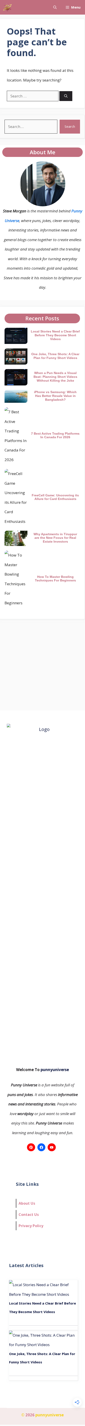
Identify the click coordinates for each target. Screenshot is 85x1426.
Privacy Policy (31, 1225)
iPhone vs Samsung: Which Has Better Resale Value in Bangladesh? (55, 395)
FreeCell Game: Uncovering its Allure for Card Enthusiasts (55, 497)
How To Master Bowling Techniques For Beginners (55, 578)
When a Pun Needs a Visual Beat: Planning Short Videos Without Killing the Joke (55, 376)
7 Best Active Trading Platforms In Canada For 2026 (55, 435)
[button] (55, 7)
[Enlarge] (59, 167)
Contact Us (29, 1214)
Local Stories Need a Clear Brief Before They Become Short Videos (55, 335)
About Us (27, 1203)
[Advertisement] (42, 664)
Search (70, 126)
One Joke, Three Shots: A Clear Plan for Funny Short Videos (55, 356)
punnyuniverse (54, 1069)
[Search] (65, 96)
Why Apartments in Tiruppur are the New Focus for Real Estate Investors (55, 538)
